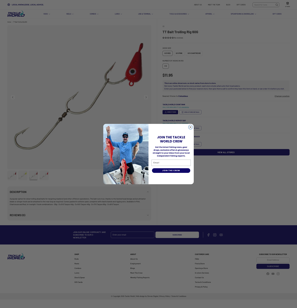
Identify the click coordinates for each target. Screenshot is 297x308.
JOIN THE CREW (171, 170)
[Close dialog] (190, 127)
